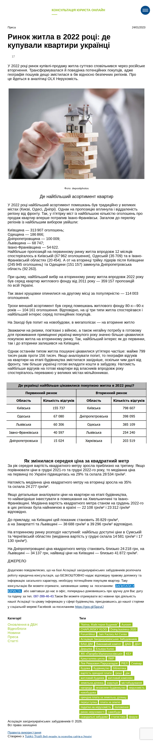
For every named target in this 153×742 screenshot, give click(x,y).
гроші (118, 673)
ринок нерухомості (92, 711)
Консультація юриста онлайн (78, 10)
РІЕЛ (124, 663)
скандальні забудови (94, 716)
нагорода (86, 687)
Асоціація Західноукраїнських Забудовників (109, 639)
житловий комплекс (120, 677)
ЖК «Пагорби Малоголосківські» (101, 653)
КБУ (128, 653)
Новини (14, 633)
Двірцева (86, 648)
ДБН (137, 644)
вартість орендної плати (96, 673)
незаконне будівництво (110, 687)
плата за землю (110, 702)
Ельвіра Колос (105, 648)
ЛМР (111, 658)
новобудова (88, 692)
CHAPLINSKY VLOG (94, 629)
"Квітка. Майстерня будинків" (99, 624)
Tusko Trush (58, 736)
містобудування (131, 682)
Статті (13, 641)
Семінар (136, 663)
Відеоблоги (17, 629)
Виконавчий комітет (108, 644)
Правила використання (24, 732)
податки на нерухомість (96, 707)
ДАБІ (128, 644)
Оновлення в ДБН (23, 624)
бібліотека (119, 668)
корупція (112, 682)
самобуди (114, 711)
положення (122, 707)
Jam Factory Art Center (113, 634)
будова (85, 668)
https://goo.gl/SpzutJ (89, 607)
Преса (12, 27)
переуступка (89, 702)
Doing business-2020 (123, 629)
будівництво (101, 668)
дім (127, 673)
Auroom (126, 624)
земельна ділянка (92, 682)
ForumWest (88, 634)
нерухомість (137, 687)
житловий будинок (92, 677)
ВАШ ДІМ (87, 644)
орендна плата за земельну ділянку (104, 697)
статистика (118, 716)
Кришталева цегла (92, 658)
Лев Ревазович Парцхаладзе (99, 663)
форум (133, 716)
